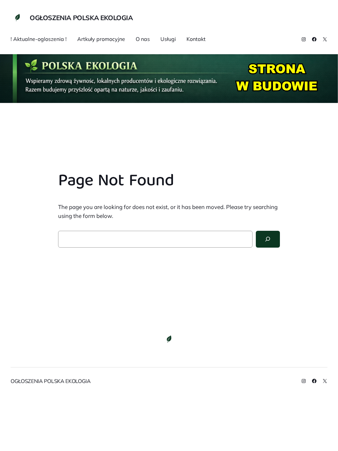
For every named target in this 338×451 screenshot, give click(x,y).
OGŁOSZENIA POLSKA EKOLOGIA (81, 18)
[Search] (268, 239)
